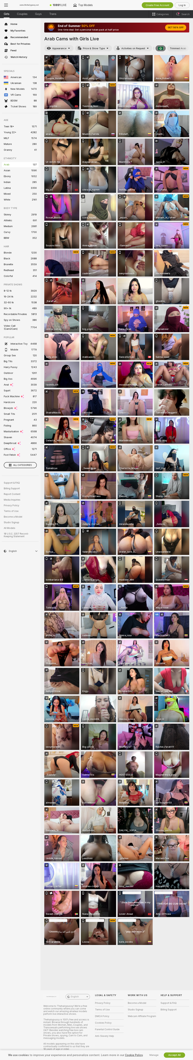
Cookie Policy (134, 1055)
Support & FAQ (12, 483)
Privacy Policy (11, 505)
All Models (9, 528)
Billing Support (12, 488)
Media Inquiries (12, 500)
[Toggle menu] (6, 5)
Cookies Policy (103, 1023)
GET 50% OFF (176, 27)
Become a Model (13, 516)
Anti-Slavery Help (104, 1036)
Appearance (59, 48)
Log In (182, 5)
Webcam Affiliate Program (142, 1016)
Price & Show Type (94, 48)
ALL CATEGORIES (22, 465)
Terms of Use (11, 511)
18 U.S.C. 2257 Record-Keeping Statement (16, 535)
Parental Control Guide (107, 1029)
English (75, 996)
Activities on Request (133, 48)
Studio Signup (11, 522)
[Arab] (160, 48)
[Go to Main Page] (29, 5)
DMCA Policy (102, 1016)
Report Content (12, 494)
